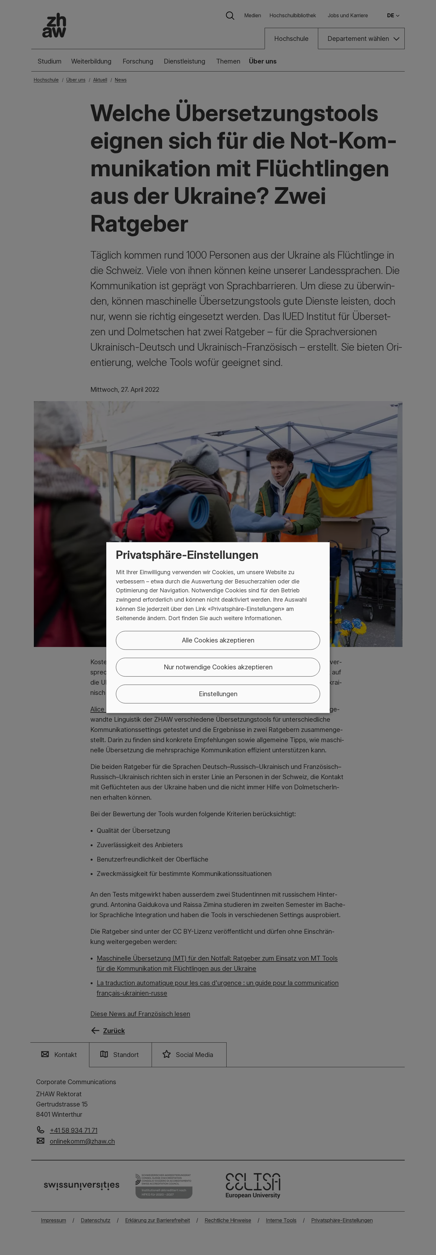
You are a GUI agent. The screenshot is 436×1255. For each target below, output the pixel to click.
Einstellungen (218, 693)
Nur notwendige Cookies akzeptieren (218, 667)
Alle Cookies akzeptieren (218, 640)
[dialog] (218, 627)
